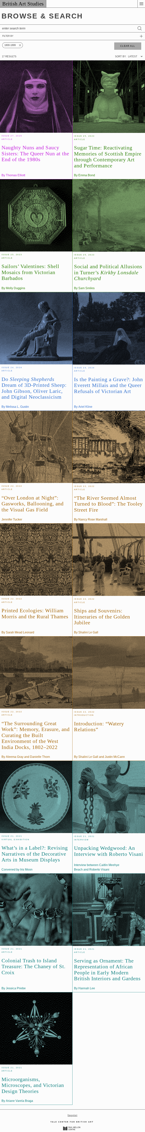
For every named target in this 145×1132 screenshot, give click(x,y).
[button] (141, 4)
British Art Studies (23, 4)
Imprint (72, 1115)
